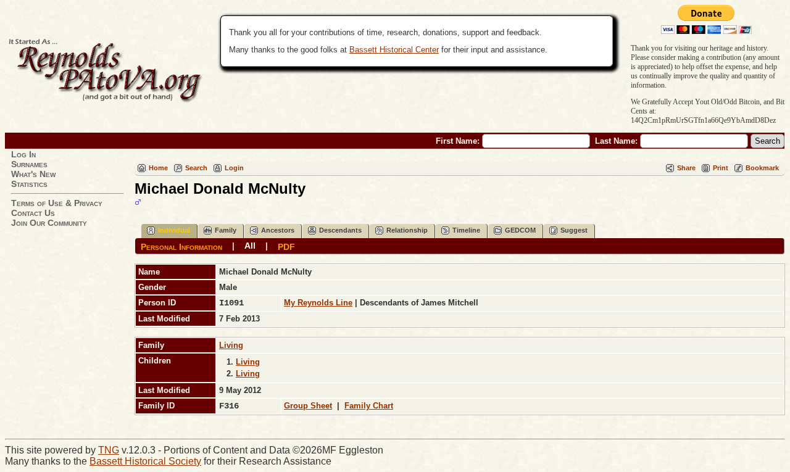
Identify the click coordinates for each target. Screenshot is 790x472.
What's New (33, 174)
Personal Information (181, 246)
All (250, 245)
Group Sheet (308, 405)
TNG (108, 450)
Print (720, 168)
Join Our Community (49, 223)
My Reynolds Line (318, 302)
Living (231, 345)
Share (686, 168)
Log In (23, 154)
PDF (286, 246)
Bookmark (762, 168)
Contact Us (33, 213)
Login (234, 168)
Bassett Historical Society (145, 461)
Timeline (466, 230)
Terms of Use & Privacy (56, 203)
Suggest (574, 230)
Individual (174, 230)
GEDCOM (520, 230)
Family (225, 230)
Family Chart (368, 405)
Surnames (29, 164)
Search (196, 168)
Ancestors (277, 230)
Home (158, 168)
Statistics (29, 184)
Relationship (407, 230)
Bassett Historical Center (394, 49)
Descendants (340, 230)
